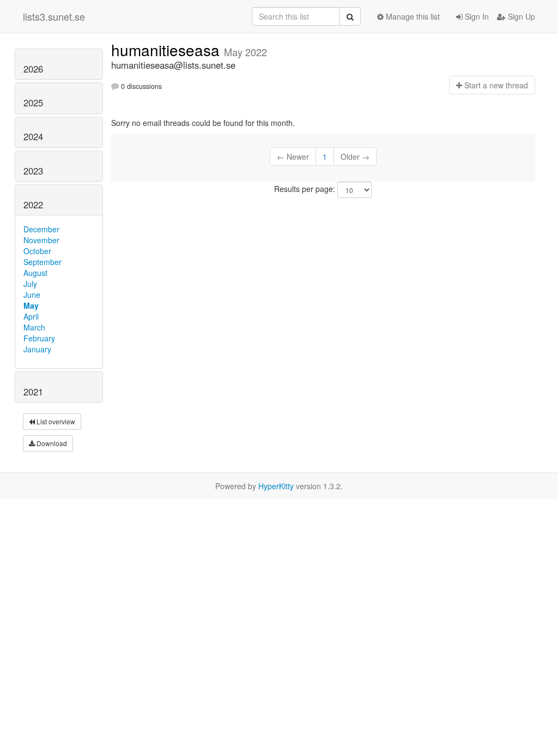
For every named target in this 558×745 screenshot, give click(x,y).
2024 (33, 136)
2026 (33, 68)
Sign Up (520, 16)
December (41, 229)
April (31, 316)
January (37, 349)
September (42, 261)
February (39, 338)
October (37, 250)
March (34, 327)
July (30, 283)
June (31, 294)
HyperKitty (276, 485)
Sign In (476, 16)
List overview (55, 421)
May (31, 305)
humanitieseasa (167, 50)
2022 (33, 204)
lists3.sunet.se (54, 16)
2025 (33, 102)
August (35, 272)
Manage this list (412, 16)
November (41, 240)
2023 (33, 170)
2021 (33, 391)
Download (51, 443)
